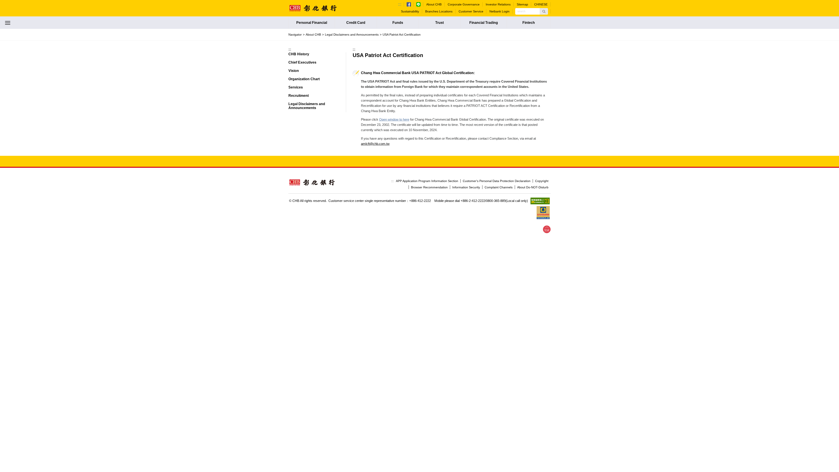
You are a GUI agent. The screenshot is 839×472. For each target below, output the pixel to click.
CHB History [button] (298, 54)
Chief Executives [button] (302, 62)
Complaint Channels (499, 187)
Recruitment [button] (298, 95)
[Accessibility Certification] (540, 201)
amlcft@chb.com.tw (375, 144)
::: (399, 4)
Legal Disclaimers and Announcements (352, 34)
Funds (397, 22)
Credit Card (355, 22)
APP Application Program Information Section (427, 181)
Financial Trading (483, 22)
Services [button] (295, 87)
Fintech (528, 22)
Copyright (541, 181)
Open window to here (394, 119)
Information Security (466, 187)
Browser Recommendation (429, 187)
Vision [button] (293, 71)
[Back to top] (547, 229)
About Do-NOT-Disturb (532, 187)
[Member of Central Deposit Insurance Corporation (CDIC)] (543, 212)
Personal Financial (311, 22)
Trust (439, 22)
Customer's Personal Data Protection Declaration (496, 181)
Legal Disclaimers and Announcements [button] (306, 106)
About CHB (313, 34)
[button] (544, 11)
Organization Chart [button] (304, 79)
